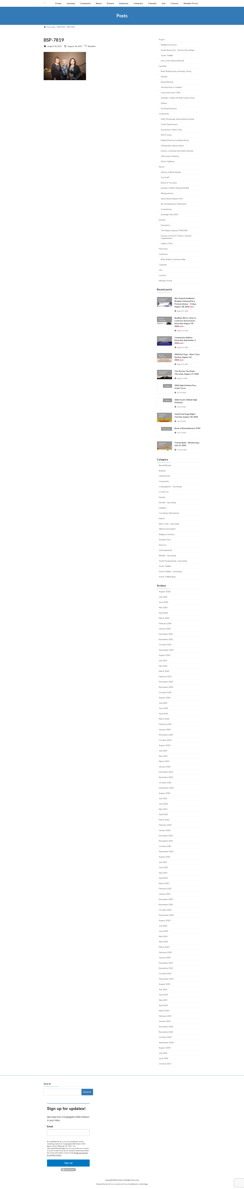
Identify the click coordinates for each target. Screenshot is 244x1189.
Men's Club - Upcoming (169, 523)
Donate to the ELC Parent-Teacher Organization (176, 236)
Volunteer (163, 249)
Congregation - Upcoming (170, 486)
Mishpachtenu (167, 193)
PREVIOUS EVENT (167, 529)
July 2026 (163, 596)
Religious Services (169, 44)
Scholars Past (165, 539)
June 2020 (163, 931)
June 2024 (163, 708)
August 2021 (164, 857)
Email (50, 1126)
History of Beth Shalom (171, 172)
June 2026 (163, 602)
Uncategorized (165, 550)
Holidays (162, 507)
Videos (164, 103)
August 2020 (164, 920)
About (162, 167)
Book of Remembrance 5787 (187, 428)
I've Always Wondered (169, 513)
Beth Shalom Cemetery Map (173, 259)
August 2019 (164, 984)
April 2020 (163, 941)
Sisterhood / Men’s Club (171, 129)
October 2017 (165, 1063)
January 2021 (165, 894)
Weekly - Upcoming (167, 555)
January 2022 (165, 830)
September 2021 (166, 851)
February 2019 (165, 1016)
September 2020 (166, 915)
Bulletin (162, 470)
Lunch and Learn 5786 (170, 92)
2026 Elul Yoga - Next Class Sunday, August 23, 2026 (187, 357)
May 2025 (163, 665)
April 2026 (163, 612)
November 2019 (166, 968)
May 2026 (163, 607)
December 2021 (166, 835)
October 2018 (165, 1037)
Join (160, 270)
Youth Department (169, 124)
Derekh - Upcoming (167, 502)
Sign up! (68, 1163)
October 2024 (165, 692)
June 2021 (163, 867)
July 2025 (163, 660)
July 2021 (163, 862)
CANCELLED (164, 476)
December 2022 (166, 772)
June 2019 (163, 994)
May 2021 (163, 872)
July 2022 (163, 798)
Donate (162, 220)
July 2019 (163, 989)
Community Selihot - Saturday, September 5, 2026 (185, 340)
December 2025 (166, 634)
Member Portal (165, 280)
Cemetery (163, 254)
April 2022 (163, 814)
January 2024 (165, 729)
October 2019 (165, 973)
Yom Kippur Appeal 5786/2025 (174, 230)
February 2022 (165, 825)
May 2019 (163, 1000)
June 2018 (163, 1058)
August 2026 (164, 591)
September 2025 (166, 650)
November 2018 (166, 1032)
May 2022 (163, 809)
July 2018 (163, 1053)
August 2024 (164, 697)
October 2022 (165, 782)
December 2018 (166, 1026)
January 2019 (165, 1021)
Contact (162, 275)
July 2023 (163, 750)
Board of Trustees (169, 182)
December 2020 (166, 899)
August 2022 (164, 793)
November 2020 (166, 904)
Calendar (163, 264)
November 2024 (166, 687)
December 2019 (166, 963)
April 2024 (163, 713)
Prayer (162, 39)
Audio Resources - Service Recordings (177, 50)
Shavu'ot (162, 545)
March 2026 (164, 618)
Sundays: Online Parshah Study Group (178, 98)
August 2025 (164, 655)
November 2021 (166, 841)
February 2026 (165, 623)
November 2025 (166, 639)
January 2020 (165, 957)
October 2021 (165, 846)
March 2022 (164, 819)
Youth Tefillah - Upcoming (170, 571)
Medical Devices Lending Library (175, 140)
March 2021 (164, 883)
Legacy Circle (167, 243)
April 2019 (163, 1005)
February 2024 (165, 724)
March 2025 (164, 671)
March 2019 (164, 1010)
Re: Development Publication (174, 204)
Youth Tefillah (167, 55)
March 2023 (164, 761)
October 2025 (165, 644)
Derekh (164, 76)
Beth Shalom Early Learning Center (176, 71)
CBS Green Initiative (170, 156)
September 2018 (166, 1042)
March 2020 (164, 947)
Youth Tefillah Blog (167, 576)
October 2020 (165, 909)
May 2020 (163, 936)
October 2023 (165, 740)
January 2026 (165, 628)
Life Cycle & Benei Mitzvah (172, 60)
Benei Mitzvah (167, 82)
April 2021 (163, 878)
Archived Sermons (169, 108)
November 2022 (166, 777)
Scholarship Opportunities (172, 145)
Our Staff (165, 177)
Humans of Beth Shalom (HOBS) (175, 188)
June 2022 (163, 803)
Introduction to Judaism (171, 87)
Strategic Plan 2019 (169, 214)
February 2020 (165, 952)
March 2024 (164, 719)
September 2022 (166, 788)
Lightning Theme (122, 1184)
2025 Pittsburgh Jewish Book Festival (177, 119)
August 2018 (164, 1047)
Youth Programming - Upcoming (173, 561)
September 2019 (166, 978)
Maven (162, 518)
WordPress (109, 1184)
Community (164, 113)
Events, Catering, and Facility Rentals (177, 151)
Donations (165, 225)
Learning (162, 66)
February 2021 (165, 888)
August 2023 (164, 745)
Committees (166, 209)
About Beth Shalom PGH (172, 198)
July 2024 (163, 703)
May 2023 (163, 756)
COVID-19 (163, 492)
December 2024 (166, 681)
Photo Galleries (168, 161)
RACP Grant (166, 135)
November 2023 (166, 734)
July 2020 (163, 925)
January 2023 (165, 766)
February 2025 (165, 676)
